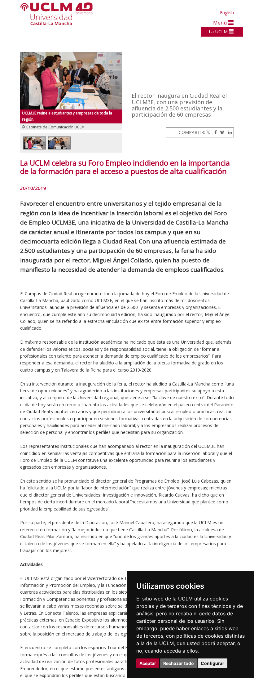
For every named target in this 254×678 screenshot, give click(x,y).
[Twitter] (208, 132)
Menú (220, 22)
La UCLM (219, 31)
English (227, 13)
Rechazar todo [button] (178, 663)
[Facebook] (214, 132)
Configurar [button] (212, 663)
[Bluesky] (221, 132)
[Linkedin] (228, 132)
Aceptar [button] (147, 663)
